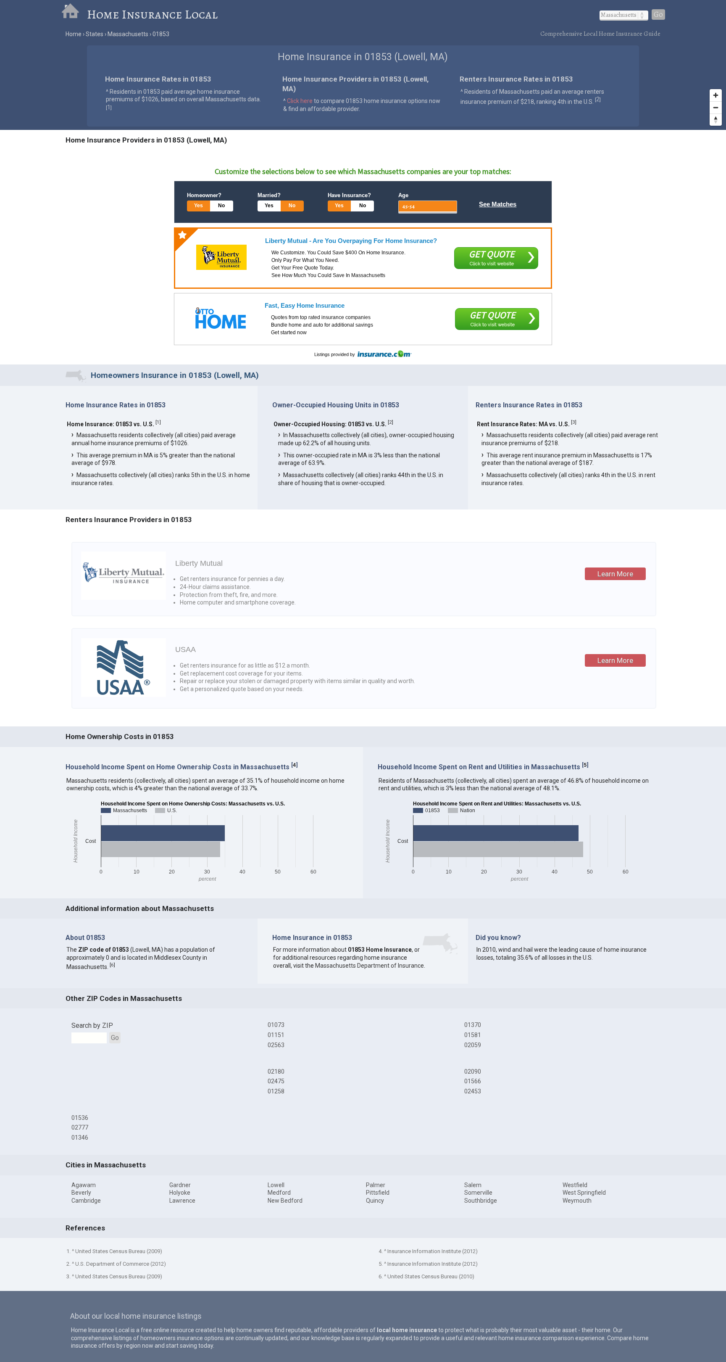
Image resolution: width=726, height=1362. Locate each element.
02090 (472, 1071)
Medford (279, 1192)
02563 (276, 1045)
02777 (79, 1127)
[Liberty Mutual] (221, 257)
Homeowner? (204, 195)
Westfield (575, 1185)
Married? (269, 195)
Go (658, 14)
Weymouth (577, 1200)
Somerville (478, 1192)
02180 (276, 1071)
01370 (472, 1025)
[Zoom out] (716, 107)
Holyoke (179, 1192)
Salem (472, 1185)
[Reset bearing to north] (716, 120)
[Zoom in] (716, 95)
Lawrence (182, 1200)
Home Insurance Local (152, 14)
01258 (276, 1091)
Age (403, 195)
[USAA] (123, 695)
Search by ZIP (92, 1025)
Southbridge (480, 1200)
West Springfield (584, 1192)
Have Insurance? (349, 195)
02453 (472, 1091)
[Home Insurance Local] (74, 14)
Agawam (83, 1185)
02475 (276, 1081)
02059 (472, 1045)
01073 (276, 1025)
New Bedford (285, 1200)
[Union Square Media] (220, 318)
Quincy (375, 1200)
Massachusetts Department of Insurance (369, 965)
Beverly (81, 1192)
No (221, 206)
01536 (79, 1117)
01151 (276, 1035)
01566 (472, 1081)
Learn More (615, 574)
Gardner (180, 1185)
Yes (198, 206)
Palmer (375, 1185)
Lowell (276, 1185)
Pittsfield (377, 1192)
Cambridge (86, 1200)
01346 (79, 1137)
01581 (472, 1035)
